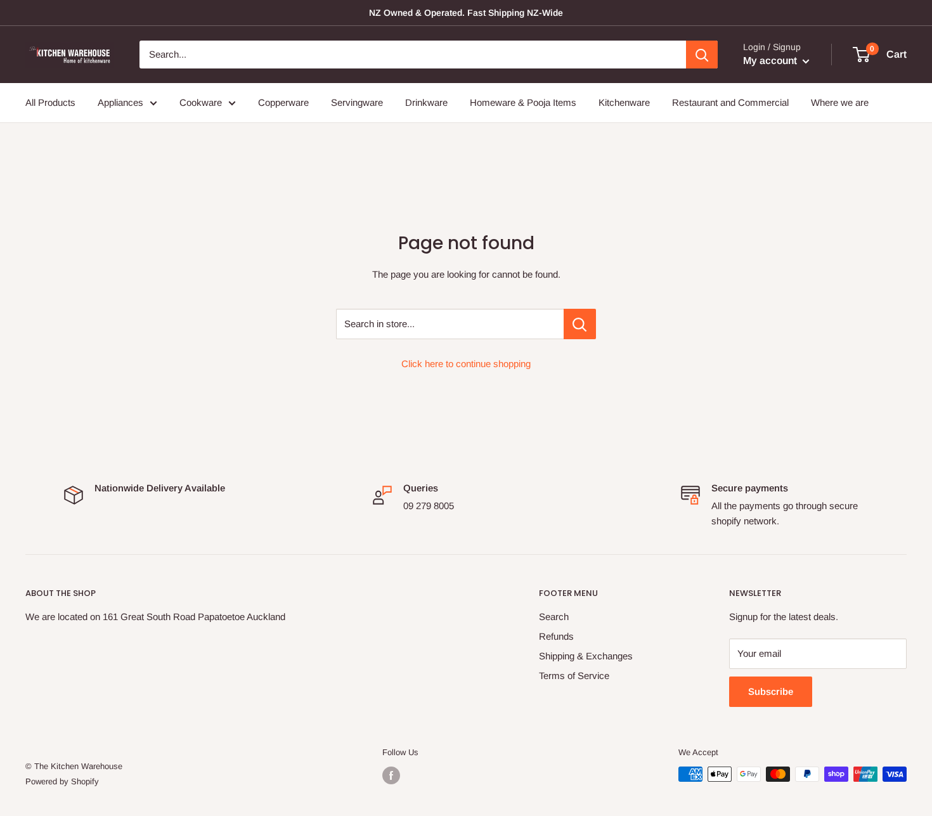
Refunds (556, 636)
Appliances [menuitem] (120, 102)
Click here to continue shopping (466, 363)
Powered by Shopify (62, 781)
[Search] (702, 54)
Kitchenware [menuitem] (624, 102)
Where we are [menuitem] (840, 102)
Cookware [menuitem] (200, 102)
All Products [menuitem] (50, 102)
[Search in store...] (580, 324)
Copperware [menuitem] (283, 102)
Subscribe (770, 691)
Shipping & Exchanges (586, 656)
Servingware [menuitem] (357, 102)
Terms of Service (574, 675)
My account (771, 60)
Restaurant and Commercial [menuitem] (730, 102)
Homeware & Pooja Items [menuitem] (523, 102)
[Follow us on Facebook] (391, 775)
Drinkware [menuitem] (426, 102)
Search (554, 616)
